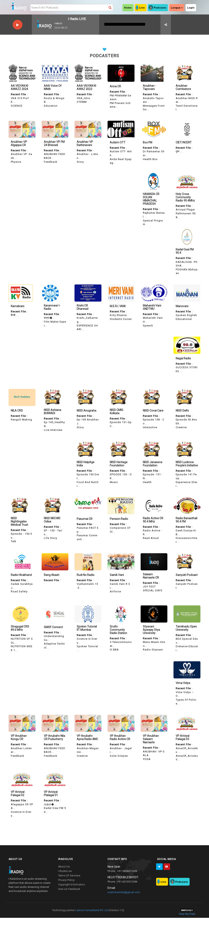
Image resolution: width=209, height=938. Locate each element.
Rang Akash (51, 574)
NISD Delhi (182, 410)
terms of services (69, 875)
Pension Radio (119, 518)
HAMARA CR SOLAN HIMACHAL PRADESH (151, 198)
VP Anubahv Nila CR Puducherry (54, 737)
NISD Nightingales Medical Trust (19, 521)
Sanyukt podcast (187, 574)
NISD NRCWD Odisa (52, 520)
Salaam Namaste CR (151, 576)
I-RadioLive (65, 871)
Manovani (182, 306)
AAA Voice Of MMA (53, 87)
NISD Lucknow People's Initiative (187, 463)
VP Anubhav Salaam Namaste (151, 739)
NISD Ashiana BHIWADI (52, 411)
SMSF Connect (53, 627)
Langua (176, 7)
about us (64, 866)
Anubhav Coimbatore (183, 87)
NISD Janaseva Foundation (152, 463)
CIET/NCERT (184, 142)
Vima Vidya (183, 683)
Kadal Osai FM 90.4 (185, 251)
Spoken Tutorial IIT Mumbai (87, 628)
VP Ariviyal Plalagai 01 (51, 793)
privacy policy (66, 880)
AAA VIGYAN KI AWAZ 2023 (86, 87)
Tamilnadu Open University (186, 628)
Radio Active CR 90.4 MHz (153, 520)
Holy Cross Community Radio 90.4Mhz (185, 197)
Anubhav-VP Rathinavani (85, 143)
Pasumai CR (84, 518)
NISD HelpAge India (85, 463)
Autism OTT (118, 142)
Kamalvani (17, 306)
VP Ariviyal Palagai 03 (182, 737)
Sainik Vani (117, 574)
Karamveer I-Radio (52, 307)
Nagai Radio (183, 358)
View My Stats (187, 913)
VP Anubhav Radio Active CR (120, 737)
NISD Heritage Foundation (119, 463)
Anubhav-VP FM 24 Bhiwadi (54, 143)
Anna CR (115, 86)
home (128, 7)
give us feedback (69, 888)
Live (142, 7)
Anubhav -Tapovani (149, 87)
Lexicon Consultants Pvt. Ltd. (92, 910)
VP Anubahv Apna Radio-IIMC (87, 737)
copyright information (71, 884)
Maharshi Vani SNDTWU (152, 307)
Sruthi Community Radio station (118, 630)
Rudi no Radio (85, 574)
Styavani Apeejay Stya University (151, 630)
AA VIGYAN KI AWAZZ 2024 (19, 87)
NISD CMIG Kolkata (116, 411)
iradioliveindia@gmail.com (124, 892)
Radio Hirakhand (21, 574)
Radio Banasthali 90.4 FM (186, 520)
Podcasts (160, 7)
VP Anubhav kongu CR (19, 737)
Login (191, 7)
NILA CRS (17, 410)
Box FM (147, 142)
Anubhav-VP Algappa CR (19, 143)
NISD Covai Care (153, 410)
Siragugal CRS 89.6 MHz (20, 628)
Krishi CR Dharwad (82, 307)
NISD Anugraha (86, 410)
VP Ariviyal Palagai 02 (17, 793)
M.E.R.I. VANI (118, 306)
